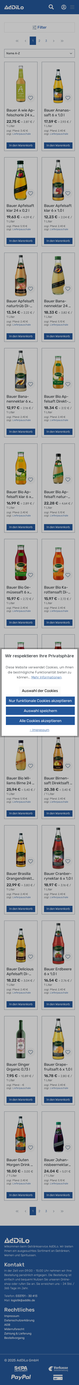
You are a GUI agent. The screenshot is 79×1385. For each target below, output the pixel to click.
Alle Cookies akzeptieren (40, 720)
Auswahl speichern (40, 710)
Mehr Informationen (46, 677)
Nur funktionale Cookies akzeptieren (40, 700)
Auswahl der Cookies (40, 690)
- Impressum (39, 730)
